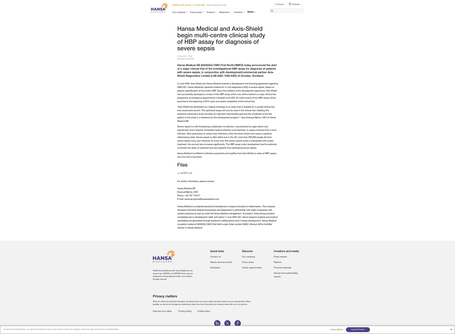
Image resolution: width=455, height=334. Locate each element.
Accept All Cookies (358, 329)
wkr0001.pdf (186, 173)
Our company (178, 12)
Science (210, 12)
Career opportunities (252, 267)
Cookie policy (203, 311)
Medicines (224, 12)
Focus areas (196, 12)
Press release (280, 256)
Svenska (296, 4)
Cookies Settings (336, 329)
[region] (227, 330)
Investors (238, 12)
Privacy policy (185, 311)
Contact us (215, 256)
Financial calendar (282, 267)
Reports (277, 262)
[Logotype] (159, 8)
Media (250, 12)
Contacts (280, 4)
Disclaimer (215, 267)
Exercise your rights (162, 311)
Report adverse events (221, 262)
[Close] (451, 329)
